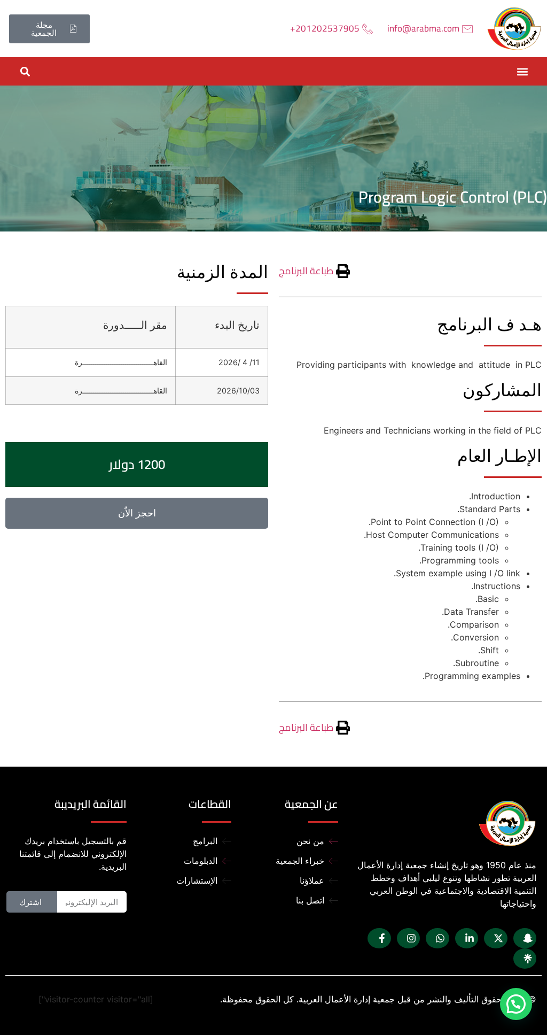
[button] (522, 71)
